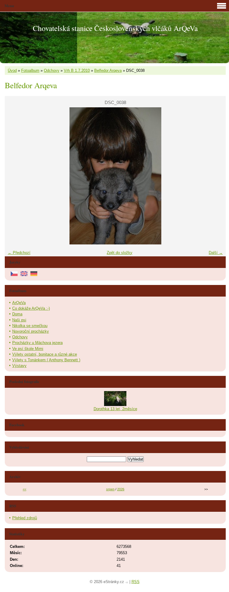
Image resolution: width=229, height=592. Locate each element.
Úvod (12, 70)
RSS (135, 581)
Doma (17, 314)
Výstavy (19, 365)
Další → (216, 252)
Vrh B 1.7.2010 (77, 70)
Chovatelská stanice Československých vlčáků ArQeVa (115, 28)
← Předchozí (19, 252)
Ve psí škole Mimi (27, 348)
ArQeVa (19, 302)
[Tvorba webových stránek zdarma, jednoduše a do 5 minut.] (127, 582)
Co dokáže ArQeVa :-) (31, 308)
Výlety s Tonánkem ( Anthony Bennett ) (46, 360)
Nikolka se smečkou (29, 325)
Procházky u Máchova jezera (37, 342)
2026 (120, 489)
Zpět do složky (119, 252)
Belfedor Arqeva (108, 70)
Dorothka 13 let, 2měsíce (115, 409)
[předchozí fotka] (14, 175)
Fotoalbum (30, 70)
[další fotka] (216, 175)
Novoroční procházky (30, 331)
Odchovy (51, 70)
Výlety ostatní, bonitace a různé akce (44, 354)
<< (24, 489)
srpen (110, 489)
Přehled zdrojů (24, 518)
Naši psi (19, 320)
